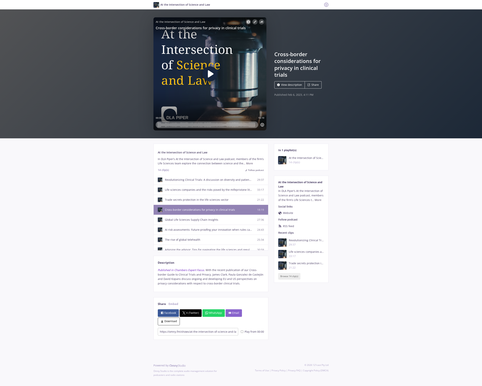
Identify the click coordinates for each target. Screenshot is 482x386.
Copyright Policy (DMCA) (316, 370)
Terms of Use (262, 370)
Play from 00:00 (254, 331)
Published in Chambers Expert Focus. (181, 270)
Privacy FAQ (294, 370)
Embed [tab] (173, 304)
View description (291, 85)
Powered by (161, 365)
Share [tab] (162, 304)
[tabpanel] (211, 277)
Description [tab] (166, 263)
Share (315, 85)
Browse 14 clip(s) (289, 276)
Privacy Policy (279, 370)
